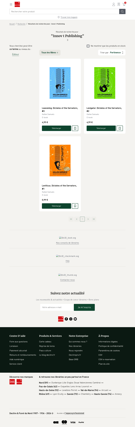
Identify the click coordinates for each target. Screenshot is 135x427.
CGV (100, 355)
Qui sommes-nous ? (78, 341)
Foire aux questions (18, 341)
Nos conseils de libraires (67, 242)
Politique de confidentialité (110, 346)
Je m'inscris (84, 307)
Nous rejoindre (76, 350)
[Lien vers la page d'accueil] (17, 4)
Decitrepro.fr (75, 355)
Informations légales (108, 341)
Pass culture (45, 350)
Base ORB (73, 359)
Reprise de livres (47, 346)
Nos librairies (75, 346)
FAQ (67, 261)
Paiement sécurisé (18, 350)
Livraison (13, 346)
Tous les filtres (48, 52)
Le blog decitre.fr (47, 355)
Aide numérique (16, 359)
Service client (15, 363)
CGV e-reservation (106, 359)
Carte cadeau (45, 341)
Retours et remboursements (22, 355)
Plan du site (104, 363)
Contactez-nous (67, 279)
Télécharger (56, 128)
